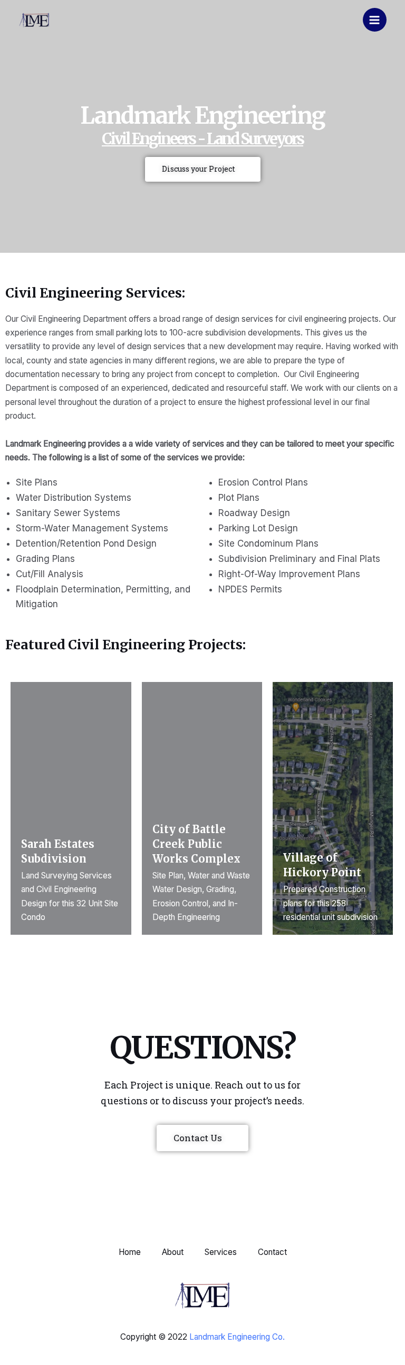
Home (130, 1252)
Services (221, 1252)
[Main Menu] (375, 20)
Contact (272, 1252)
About (173, 1252)
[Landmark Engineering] (34, 20)
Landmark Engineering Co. (237, 1337)
